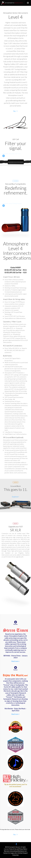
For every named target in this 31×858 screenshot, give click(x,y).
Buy (14, 111)
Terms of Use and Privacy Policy (18, 849)
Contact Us (6, 853)
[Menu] (28, 3)
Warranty (7, 851)
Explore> (15, 497)
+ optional (15, 482)
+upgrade (15, 523)
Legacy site (13, 853)
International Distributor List (18, 851)
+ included (15, 180)
